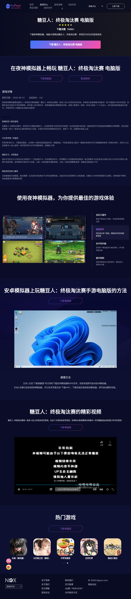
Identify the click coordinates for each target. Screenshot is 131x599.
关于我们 (45, 584)
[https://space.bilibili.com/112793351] (8, 561)
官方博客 (45, 588)
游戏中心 (44, 5)
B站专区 (72, 5)
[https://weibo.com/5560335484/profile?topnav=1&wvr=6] (8, 567)
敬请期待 (85, 78)
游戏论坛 (45, 592)
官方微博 (69, 584)
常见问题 (34, 8)
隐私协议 (92, 584)
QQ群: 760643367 (74, 588)
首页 (32, 5)
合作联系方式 (71, 592)
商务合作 (48, 8)
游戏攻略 (58, 5)
